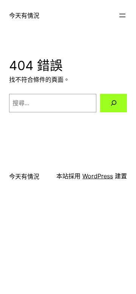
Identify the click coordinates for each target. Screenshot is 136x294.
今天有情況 (24, 15)
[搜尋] (113, 103)
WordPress (97, 176)
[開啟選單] (122, 15)
